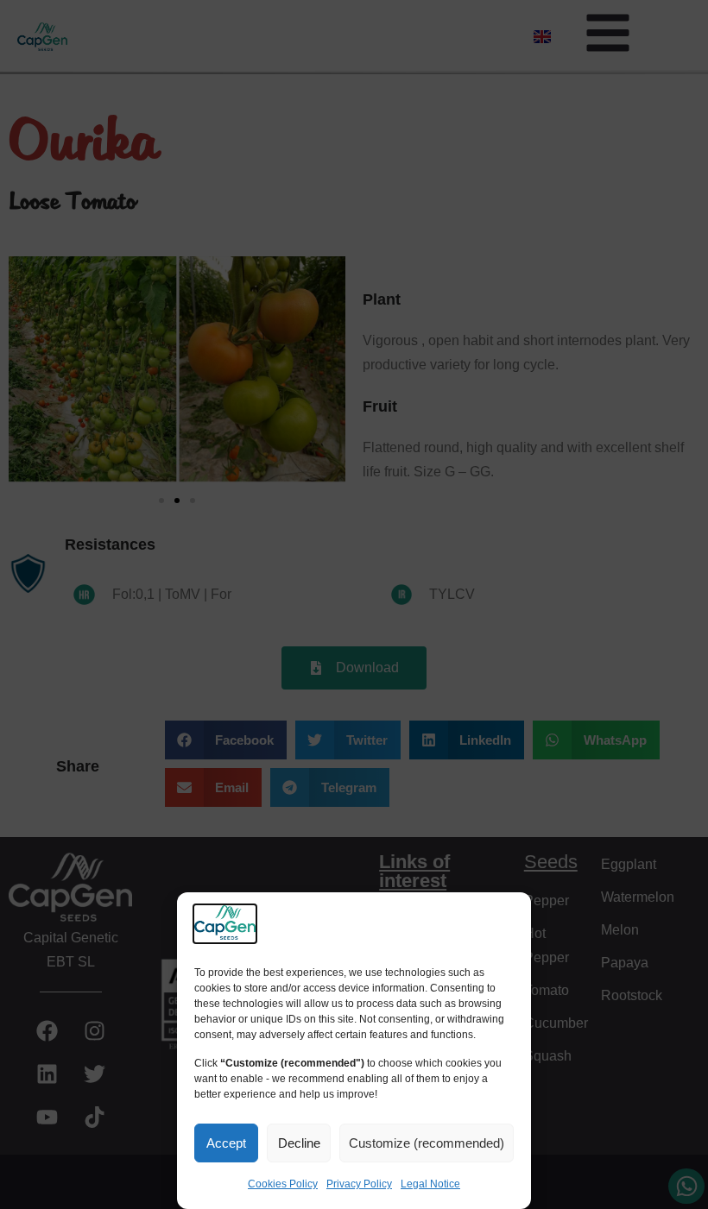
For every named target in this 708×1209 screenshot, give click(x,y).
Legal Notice (430, 1184)
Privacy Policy (359, 1184)
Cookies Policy (283, 1184)
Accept (226, 1143)
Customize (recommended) (426, 1143)
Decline (299, 1143)
